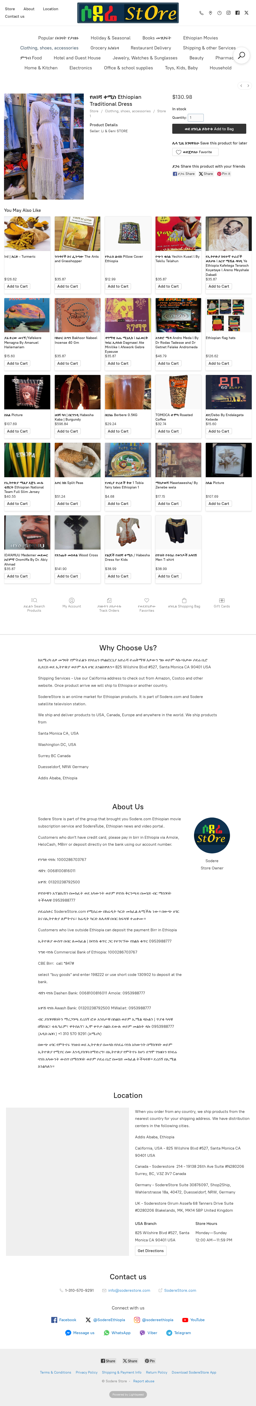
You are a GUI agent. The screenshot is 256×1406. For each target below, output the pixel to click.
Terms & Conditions (55, 1372)
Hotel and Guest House (77, 58)
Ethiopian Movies (200, 38)
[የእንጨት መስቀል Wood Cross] (78, 532)
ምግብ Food (31, 58)
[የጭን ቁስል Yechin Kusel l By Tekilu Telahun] (179, 234)
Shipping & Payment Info (122, 1372)
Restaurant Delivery (151, 48)
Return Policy (156, 1372)
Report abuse (143, 1381)
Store (10, 8)
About (29, 8)
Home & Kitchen (41, 68)
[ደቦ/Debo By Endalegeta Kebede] (229, 392)
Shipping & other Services (209, 48)
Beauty (197, 58)
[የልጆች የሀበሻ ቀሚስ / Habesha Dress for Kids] (128, 532)
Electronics (81, 68)
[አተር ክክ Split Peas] (78, 460)
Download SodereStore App (194, 1372)
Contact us (14, 16)
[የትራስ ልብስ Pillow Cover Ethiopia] (128, 234)
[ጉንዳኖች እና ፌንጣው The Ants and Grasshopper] (78, 234)
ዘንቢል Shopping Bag (184, 606)
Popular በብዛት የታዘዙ (58, 38)
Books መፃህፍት (156, 38)
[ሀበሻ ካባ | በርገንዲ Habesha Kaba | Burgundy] (78, 392)
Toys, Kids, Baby (181, 68)
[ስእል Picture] (27, 392)
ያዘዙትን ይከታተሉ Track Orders (109, 608)
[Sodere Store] (128, 12)
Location (50, 8)
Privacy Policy (87, 1372)
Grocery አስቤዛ (104, 48)
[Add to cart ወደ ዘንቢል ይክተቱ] (17, 286)
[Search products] (241, 55)
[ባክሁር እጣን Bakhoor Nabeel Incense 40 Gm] (78, 315)
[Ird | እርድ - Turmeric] (27, 234)
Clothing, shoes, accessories (49, 48)
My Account (71, 606)
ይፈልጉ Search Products (34, 608)
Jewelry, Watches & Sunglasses (145, 58)
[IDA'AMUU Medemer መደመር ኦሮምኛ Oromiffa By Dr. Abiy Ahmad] (27, 532)
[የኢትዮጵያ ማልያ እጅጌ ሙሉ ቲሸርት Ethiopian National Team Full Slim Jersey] (27, 460)
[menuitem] (241, 85)
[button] (195, 152)
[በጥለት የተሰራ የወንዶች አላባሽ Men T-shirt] (179, 532)
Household (221, 68)
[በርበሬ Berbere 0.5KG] (128, 392)
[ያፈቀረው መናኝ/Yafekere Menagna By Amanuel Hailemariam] (27, 315)
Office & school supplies (128, 68)
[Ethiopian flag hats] (229, 315)
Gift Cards (222, 606)
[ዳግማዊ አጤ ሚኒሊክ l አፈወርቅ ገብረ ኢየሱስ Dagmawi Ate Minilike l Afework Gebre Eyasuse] (128, 315)
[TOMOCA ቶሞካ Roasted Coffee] (179, 392)
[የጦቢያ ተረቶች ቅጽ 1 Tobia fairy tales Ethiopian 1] (128, 460)
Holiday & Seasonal (110, 38)
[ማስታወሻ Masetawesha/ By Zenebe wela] (179, 460)
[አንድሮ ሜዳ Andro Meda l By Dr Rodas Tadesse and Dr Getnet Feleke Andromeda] (179, 315)
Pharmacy (226, 58)
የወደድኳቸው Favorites (147, 608)
